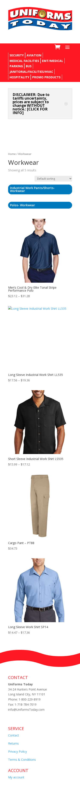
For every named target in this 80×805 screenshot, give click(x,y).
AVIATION (34, 55)
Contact (13, 735)
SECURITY (17, 55)
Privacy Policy (17, 751)
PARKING (16, 66)
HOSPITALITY (19, 77)
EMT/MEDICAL (52, 61)
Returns (13, 743)
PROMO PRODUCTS (46, 77)
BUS (29, 66)
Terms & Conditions (22, 760)
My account (16, 777)
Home (12, 154)
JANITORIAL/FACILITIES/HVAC (31, 72)
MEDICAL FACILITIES (24, 61)
